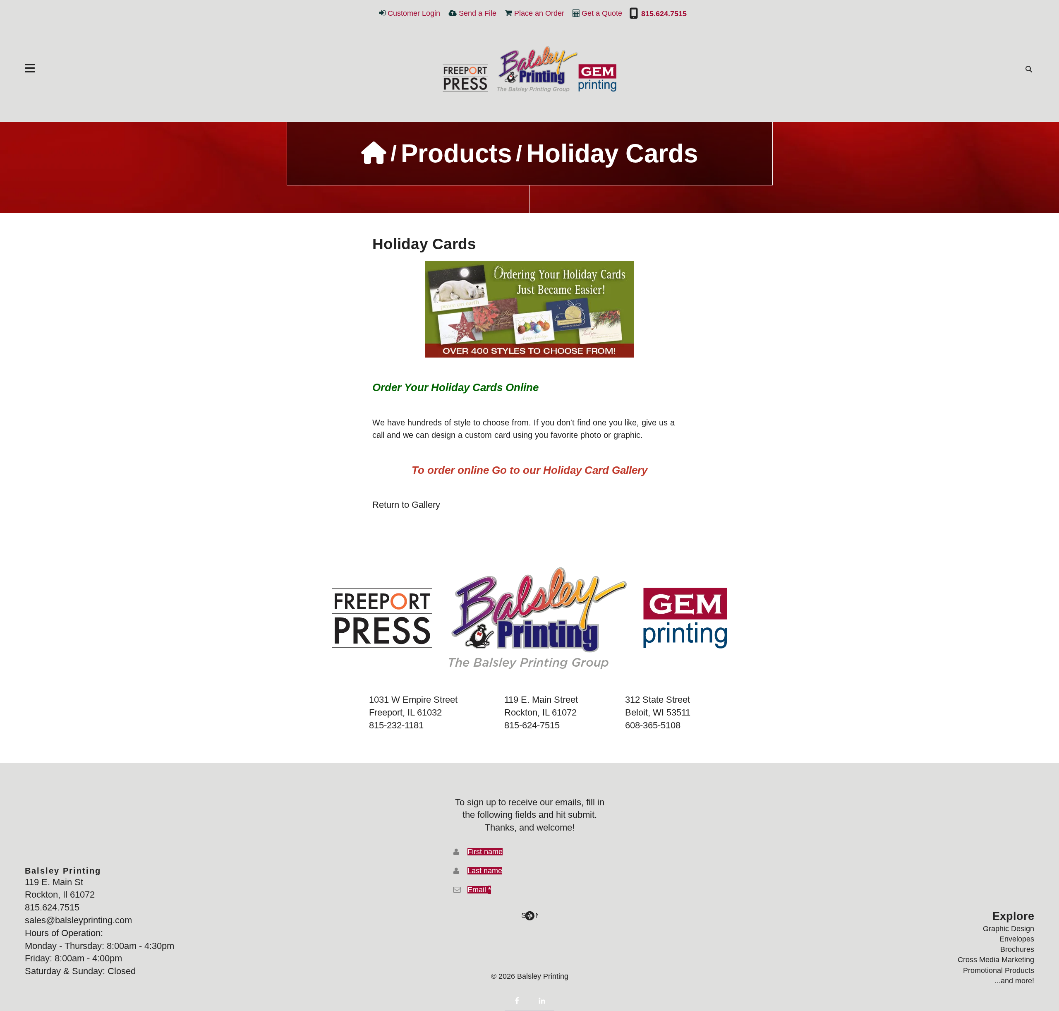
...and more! (1014, 981)
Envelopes (1016, 939)
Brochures (1017, 949)
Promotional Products (998, 970)
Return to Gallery (406, 504)
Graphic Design (1008, 929)
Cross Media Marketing (996, 960)
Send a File (477, 13)
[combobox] (1027, 69)
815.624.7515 (662, 13)
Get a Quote (602, 13)
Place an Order (539, 13)
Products (456, 153)
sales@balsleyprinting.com (78, 920)
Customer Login (414, 13)
